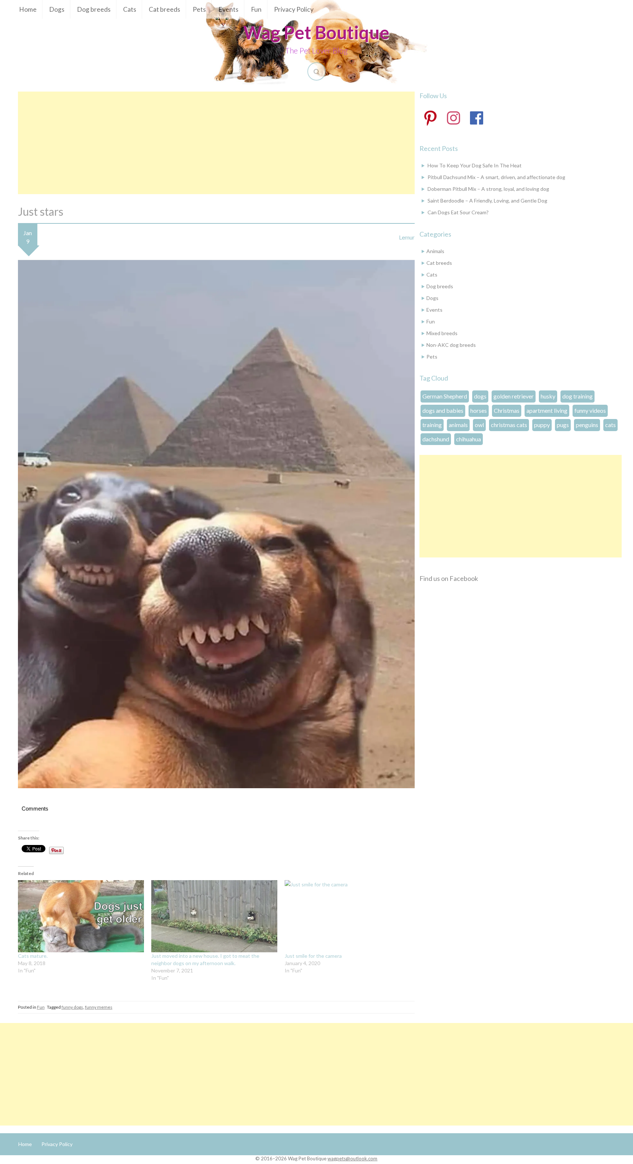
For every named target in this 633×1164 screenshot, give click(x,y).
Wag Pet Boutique (316, 32)
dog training (577, 396)
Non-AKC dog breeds (451, 345)
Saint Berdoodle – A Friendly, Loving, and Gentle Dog (487, 200)
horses (478, 410)
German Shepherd (444, 396)
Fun (256, 9)
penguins (587, 424)
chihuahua (468, 438)
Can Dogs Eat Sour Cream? (458, 212)
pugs (563, 424)
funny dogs (72, 1007)
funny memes (98, 1007)
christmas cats (509, 424)
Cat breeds (164, 9)
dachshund (435, 438)
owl (479, 424)
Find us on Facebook (448, 578)
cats (610, 424)
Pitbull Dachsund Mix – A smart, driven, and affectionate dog (496, 177)
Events (228, 9)
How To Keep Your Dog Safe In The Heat (474, 165)
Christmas (506, 410)
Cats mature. (33, 956)
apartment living (546, 410)
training (432, 424)
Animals (435, 251)
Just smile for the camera (313, 956)
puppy (542, 424)
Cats (129, 9)
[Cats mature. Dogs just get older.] (81, 916)
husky (548, 396)
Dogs (56, 9)
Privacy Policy (294, 9)
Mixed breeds (442, 333)
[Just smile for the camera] (348, 916)
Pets (199, 9)
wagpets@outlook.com (352, 1158)
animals (458, 424)
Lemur (407, 237)
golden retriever (513, 396)
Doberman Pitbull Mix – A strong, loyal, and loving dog (488, 189)
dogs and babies (442, 410)
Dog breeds (94, 9)
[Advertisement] (216, 143)
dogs (480, 396)
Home (28, 9)
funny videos (590, 410)
